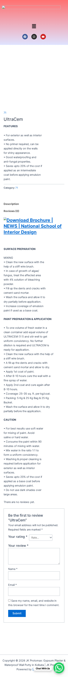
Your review (18, 545)
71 (5, 112)
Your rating (17, 537)
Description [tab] (11, 204)
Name (12, 569)
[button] (34, 26)
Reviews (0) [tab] (11, 211)
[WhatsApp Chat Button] (58, 667)
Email (12, 585)
